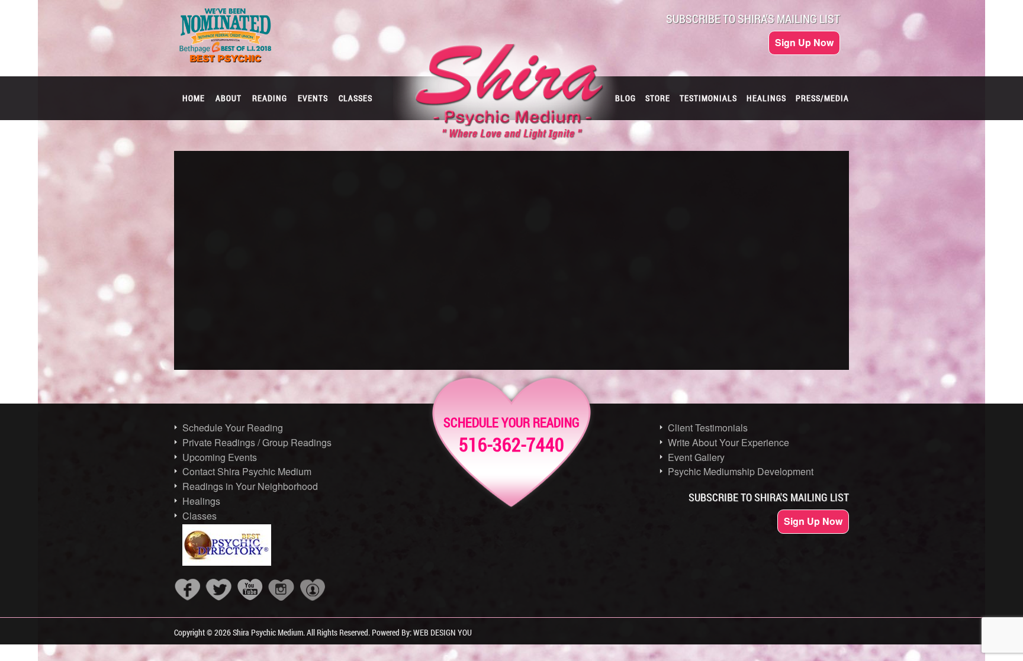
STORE (657, 98)
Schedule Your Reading (232, 427)
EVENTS (313, 98)
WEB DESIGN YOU (442, 632)
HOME (193, 98)
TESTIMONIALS (708, 98)
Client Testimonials (708, 427)
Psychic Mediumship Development (740, 471)
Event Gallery (696, 457)
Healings (201, 501)
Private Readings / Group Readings (257, 442)
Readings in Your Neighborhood (250, 486)
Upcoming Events (219, 457)
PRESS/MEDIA (822, 98)
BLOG (625, 98)
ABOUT (228, 98)
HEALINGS (766, 98)
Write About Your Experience (728, 442)
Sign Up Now (804, 42)
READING (269, 98)
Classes (199, 516)
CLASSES (355, 98)
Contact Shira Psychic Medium (246, 471)
